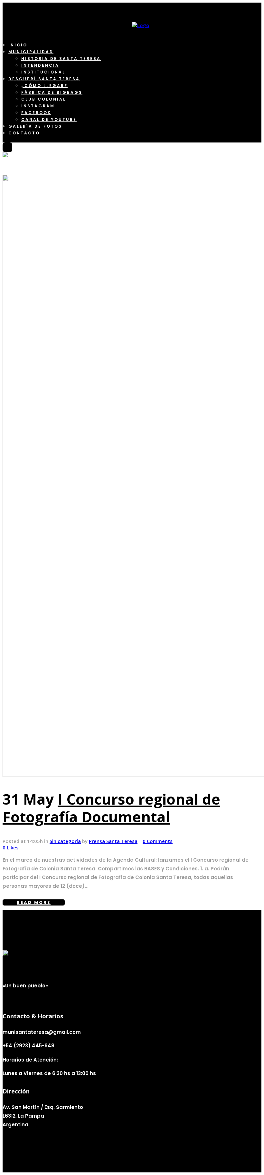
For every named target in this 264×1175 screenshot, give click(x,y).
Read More (34, 902)
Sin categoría (65, 841)
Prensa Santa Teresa (113, 841)
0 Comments (158, 841)
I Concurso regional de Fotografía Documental (111, 808)
